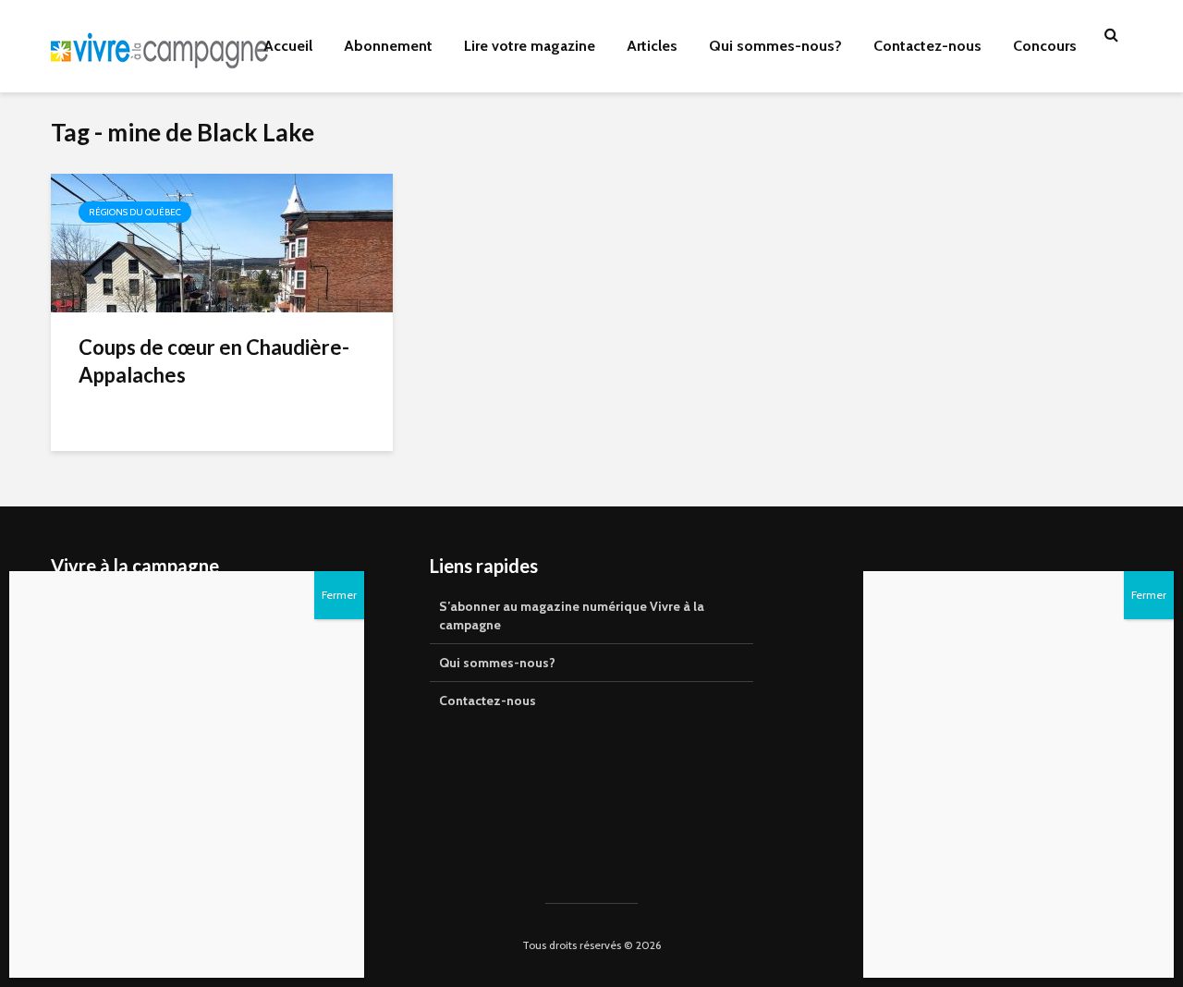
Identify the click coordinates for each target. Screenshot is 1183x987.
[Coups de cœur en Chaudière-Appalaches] (222, 241)
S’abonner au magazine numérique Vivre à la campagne (571, 615)
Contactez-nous (927, 46)
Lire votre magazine (529, 46)
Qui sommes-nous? (775, 46)
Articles (652, 46)
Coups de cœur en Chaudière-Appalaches (214, 361)
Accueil (287, 46)
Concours (1045, 46)
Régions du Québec (135, 212)
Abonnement (388, 46)
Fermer (1148, 595)
